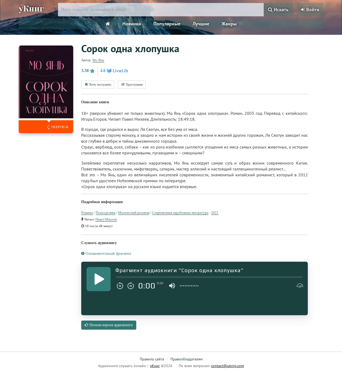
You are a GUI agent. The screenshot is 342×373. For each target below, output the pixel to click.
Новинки (131, 24)
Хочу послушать (99, 84)
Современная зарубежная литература (180, 213)
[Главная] (108, 23)
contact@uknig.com (227, 365)
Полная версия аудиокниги (110, 325)
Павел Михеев (106, 219)
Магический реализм (133, 213)
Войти (312, 9)
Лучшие (201, 24)
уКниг (31, 8)
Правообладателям (186, 359)
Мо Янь (98, 60)
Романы (87, 213)
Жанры (229, 24)
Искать (281, 9)
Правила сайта (152, 359)
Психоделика (105, 213)
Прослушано (134, 84)
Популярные (166, 24)
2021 (215, 213)
